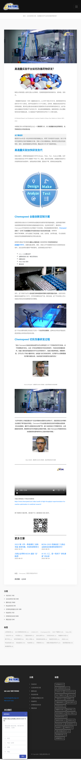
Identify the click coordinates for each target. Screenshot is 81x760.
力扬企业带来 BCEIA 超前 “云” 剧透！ (26, 555)
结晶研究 (8, 612)
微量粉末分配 (63, 635)
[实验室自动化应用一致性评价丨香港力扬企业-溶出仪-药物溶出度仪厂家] (11, 6)
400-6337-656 (9, 700)
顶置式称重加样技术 (32, 573)
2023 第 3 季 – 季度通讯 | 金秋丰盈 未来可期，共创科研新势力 (27, 545)
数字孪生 (8, 639)
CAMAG (34, 632)
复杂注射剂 (40, 635)
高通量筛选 (9, 646)
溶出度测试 (20, 643)
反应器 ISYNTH (19, 245)
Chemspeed (62, 228)
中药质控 (18, 635)
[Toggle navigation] (76, 7)
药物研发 (40, 643)
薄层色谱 (8, 619)
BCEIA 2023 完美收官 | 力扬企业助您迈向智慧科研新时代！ (53, 545)
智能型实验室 (54, 639)
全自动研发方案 (31, 16)
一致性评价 (9, 635)
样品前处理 (9, 606)
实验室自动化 (51, 635)
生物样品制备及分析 (12, 609)
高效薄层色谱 (68, 643)
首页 (24, 16)
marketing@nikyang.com (11, 698)
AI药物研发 (9, 632)
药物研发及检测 (11, 616)
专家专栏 (8, 595)
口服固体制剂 (29, 635)
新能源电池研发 (41, 639)
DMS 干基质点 (57, 632)
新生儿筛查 (30, 639)
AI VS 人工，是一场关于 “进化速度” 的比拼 (54, 555)
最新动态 (8, 602)
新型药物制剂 (19, 639)
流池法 (65, 639)
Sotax (68, 632)
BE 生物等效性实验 (22, 632)
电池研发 (30, 643)
